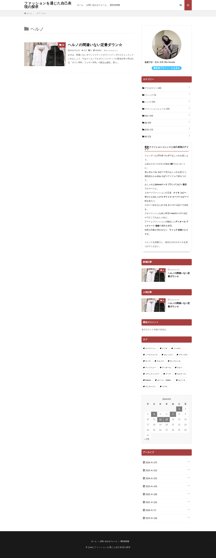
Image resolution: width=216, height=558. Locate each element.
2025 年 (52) (151, 471)
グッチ (168, 374)
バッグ (149, 102)
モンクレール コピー (154, 172)
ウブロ (164, 386)
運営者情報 (115, 5)
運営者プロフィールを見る (166, 68)
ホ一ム (80, 5)
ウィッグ (150, 95)
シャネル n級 (167, 164)
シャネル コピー (160, 176)
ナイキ (164, 348)
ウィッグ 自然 (175, 230)
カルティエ (181, 374)
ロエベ (179, 367)
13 (166, 419)
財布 (148, 130)
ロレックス (168, 355)
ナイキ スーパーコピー (171, 205)
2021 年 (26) (151, 502)
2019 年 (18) (151, 518)
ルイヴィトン (150, 348)
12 (160, 419)
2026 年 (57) (151, 463)
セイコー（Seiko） (164, 380)
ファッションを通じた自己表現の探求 (47, 5)
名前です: (149, 62)
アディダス (183, 355)
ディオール (166, 367)
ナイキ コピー (179, 193)
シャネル (177, 348)
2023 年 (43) (151, 487)
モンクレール (175, 361)
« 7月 (147, 439)
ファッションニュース (157, 109)
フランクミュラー (152, 374)
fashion (148, 380)
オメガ (148, 361)
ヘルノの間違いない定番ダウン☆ (95, 45)
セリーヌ (181, 380)
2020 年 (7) (150, 510)
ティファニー (150, 367)
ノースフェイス (151, 355)
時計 (148, 116)
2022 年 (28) (151, 494)
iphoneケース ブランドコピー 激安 (171, 185)
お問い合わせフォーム (96, 5)
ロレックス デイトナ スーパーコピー (170, 197)
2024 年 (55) (151, 479)
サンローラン (150, 386)
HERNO (98, 50)
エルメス (160, 361)
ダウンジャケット (111, 50)
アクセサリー (152, 88)
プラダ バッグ (163, 156)
